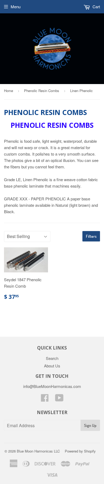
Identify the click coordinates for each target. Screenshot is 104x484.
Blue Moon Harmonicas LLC (38, 451)
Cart (95, 6)
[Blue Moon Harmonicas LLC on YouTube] (59, 399)
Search (52, 358)
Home (8, 90)
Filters (91, 236)
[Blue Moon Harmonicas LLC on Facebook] (45, 399)
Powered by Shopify (80, 451)
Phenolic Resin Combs (41, 90)
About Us (52, 365)
